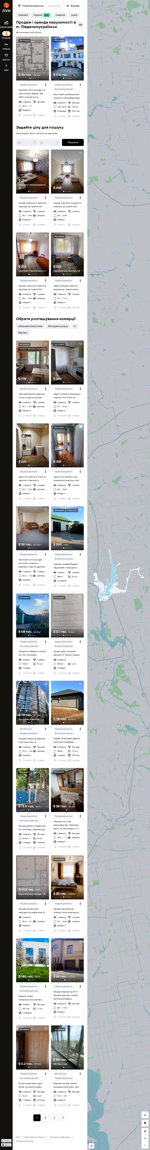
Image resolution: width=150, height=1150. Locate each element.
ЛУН (18, 1137)
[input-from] (27, 142)
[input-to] (50, 142)
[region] (118, 575)
